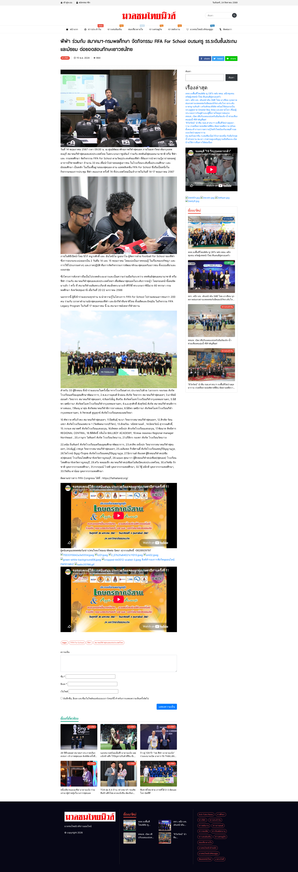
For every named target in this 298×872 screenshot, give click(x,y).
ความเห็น (65, 652)
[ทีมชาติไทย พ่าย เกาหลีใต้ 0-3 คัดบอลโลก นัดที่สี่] (158, 774)
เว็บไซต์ (64, 691)
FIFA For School (77, 642)
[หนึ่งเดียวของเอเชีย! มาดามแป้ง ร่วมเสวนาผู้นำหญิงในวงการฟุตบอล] (79, 774)
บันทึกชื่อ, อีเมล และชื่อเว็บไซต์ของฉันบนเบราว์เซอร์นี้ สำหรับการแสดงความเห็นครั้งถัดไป (106, 698)
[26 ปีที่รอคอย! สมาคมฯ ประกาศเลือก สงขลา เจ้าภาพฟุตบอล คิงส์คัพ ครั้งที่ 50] (79, 737)
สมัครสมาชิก (84, 2)
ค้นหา (188, 71)
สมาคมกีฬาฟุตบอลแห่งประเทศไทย (109, 642)
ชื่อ (63, 676)
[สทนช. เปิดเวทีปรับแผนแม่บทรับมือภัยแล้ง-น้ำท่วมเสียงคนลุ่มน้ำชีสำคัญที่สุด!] (211, 320)
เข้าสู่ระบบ (67, 2)
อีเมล (64, 684)
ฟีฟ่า (89, 642)
